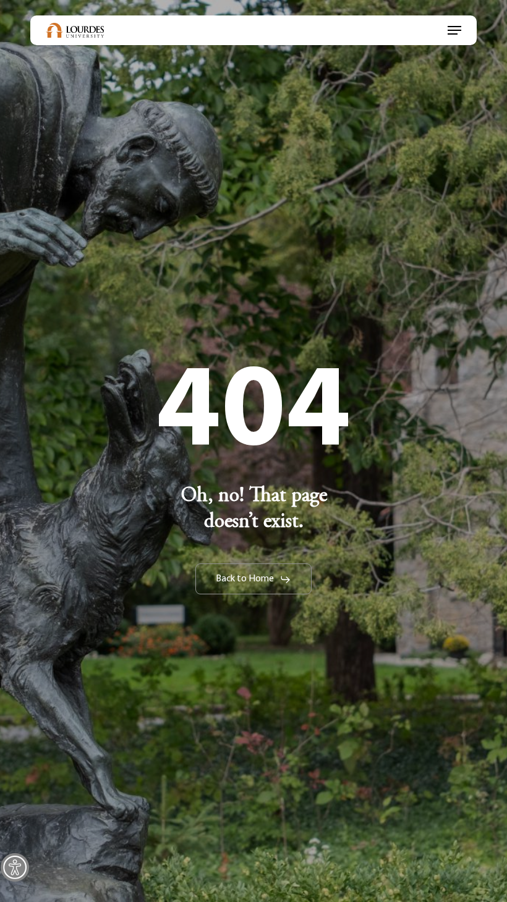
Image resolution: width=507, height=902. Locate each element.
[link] (15, 867)
